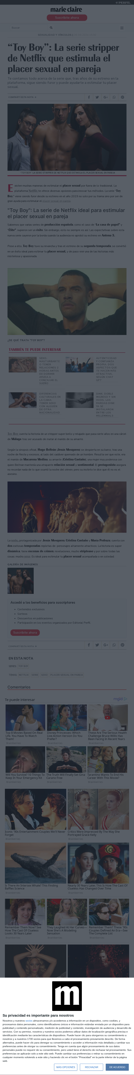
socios (28, 1020)
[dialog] (67, 1026)
